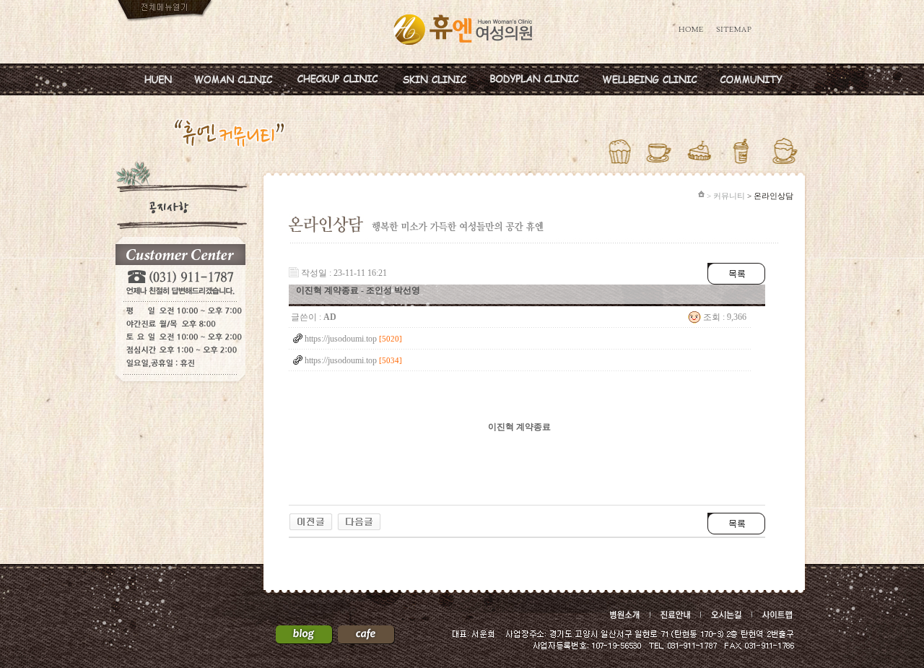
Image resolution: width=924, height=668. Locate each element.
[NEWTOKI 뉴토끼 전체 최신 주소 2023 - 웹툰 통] (311, 518)
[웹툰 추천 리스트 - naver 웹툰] (359, 518)
